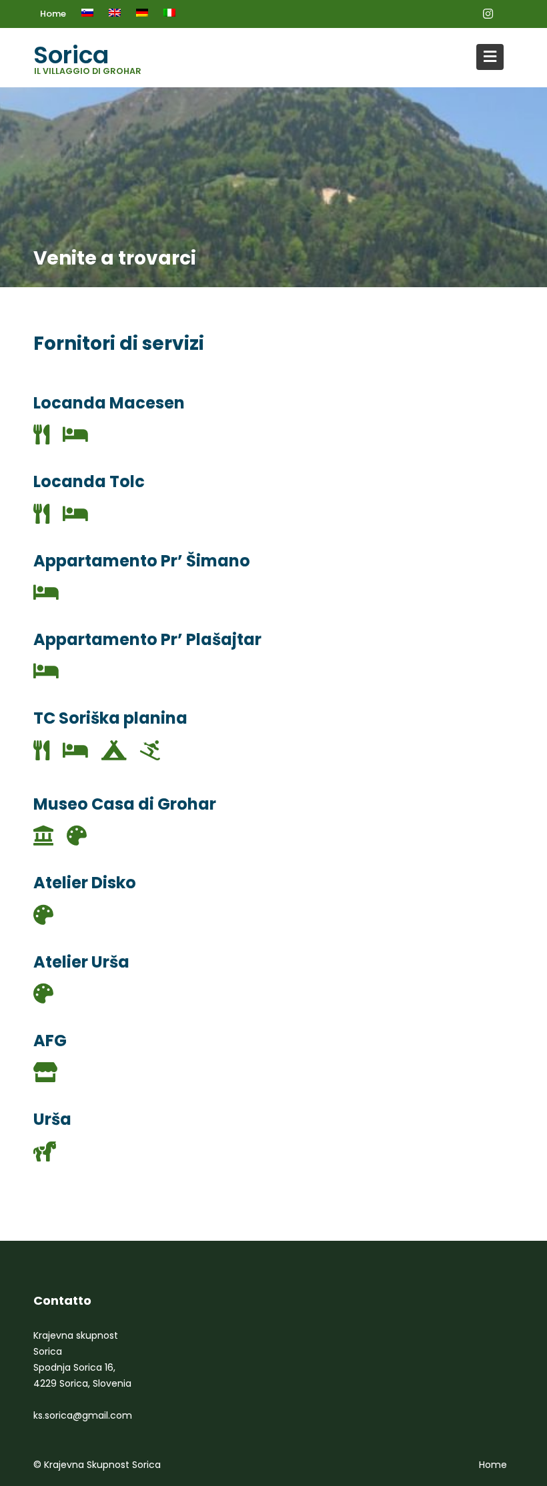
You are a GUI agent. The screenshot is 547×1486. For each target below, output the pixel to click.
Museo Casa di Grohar (124, 804)
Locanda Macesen (109, 403)
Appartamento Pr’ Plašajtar (147, 639)
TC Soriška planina (110, 718)
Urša (52, 1119)
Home (53, 13)
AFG (50, 1041)
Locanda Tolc (89, 481)
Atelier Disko (84, 883)
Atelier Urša (81, 962)
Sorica (71, 55)
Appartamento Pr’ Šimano (141, 561)
